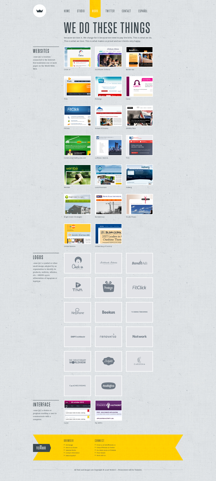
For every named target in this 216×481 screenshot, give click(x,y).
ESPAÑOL (143, 11)
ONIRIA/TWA (131, 128)
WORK (95, 11)
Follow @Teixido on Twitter (106, 448)
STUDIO (81, 11)
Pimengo (98, 99)
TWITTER (110, 11)
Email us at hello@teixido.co (106, 445)
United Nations (69, 246)
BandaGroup (99, 217)
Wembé (67, 187)
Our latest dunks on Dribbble (106, 450)
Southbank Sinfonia (102, 70)
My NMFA (98, 423)
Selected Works (71, 450)
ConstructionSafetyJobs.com (75, 158)
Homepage (69, 445)
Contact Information (73, 453)
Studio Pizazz (131, 217)
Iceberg (129, 187)
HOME (67, 11)
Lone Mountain (101, 187)
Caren (128, 99)
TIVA (66, 99)
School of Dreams (101, 128)
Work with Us (101, 455)
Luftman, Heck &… (102, 158)
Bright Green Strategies (73, 217)
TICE (127, 158)
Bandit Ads (130, 70)
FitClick (67, 128)
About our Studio (71, 448)
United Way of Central (103, 246)
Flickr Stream (101, 453)
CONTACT (126, 11)
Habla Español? (71, 456)
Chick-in (67, 70)
